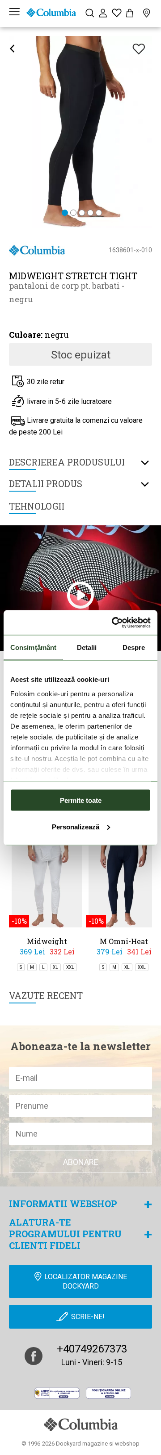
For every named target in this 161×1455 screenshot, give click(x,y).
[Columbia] (51, 12)
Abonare (80, 1162)
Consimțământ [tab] (33, 647)
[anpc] (57, 1393)
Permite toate (81, 800)
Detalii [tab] (87, 647)
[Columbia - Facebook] (33, 1356)
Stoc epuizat (80, 355)
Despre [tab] (134, 647)
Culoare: (25, 334)
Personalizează (75, 826)
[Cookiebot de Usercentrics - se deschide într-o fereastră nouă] (113, 622)
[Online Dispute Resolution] (108, 1393)
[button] (65, 213)
